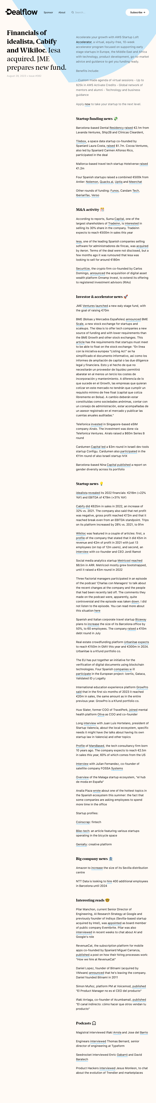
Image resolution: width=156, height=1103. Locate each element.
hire (109, 881)
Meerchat (135, 182)
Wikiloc (81, 533)
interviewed (84, 932)
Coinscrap (83, 822)
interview (82, 551)
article (80, 342)
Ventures (89, 306)
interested (132, 223)
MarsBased (96, 746)
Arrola (117, 1032)
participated (128, 451)
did (88, 506)
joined (133, 710)
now (87, 104)
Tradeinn (114, 223)
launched (102, 306)
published (124, 465)
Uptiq (118, 182)
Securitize (83, 268)
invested (97, 424)
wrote (97, 790)
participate (83, 674)
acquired (142, 246)
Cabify (80, 506)
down (135, 601)
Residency (117, 128)
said (79, 692)
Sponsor (48, 12)
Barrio (144, 1032)
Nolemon (92, 182)
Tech (135, 190)
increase (93, 624)
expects (143, 642)
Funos (114, 190)
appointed (115, 923)
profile (80, 538)
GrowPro (142, 687)
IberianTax (83, 195)
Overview (82, 777)
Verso (95, 195)
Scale (79, 324)
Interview (82, 764)
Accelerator (84, 42)
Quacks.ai (106, 182)
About (61, 12)
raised (128, 128)
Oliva (101, 714)
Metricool (124, 560)
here (97, 610)
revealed (94, 493)
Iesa (79, 241)
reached (136, 560)
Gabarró (122, 1054)
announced (97, 273)
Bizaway (140, 619)
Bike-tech (82, 831)
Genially (81, 844)
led (103, 447)
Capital (119, 219)
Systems (117, 768)
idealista (81, 493)
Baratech (82, 1059)
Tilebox (81, 141)
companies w (123, 669)
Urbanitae (130, 642)
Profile (80, 746)
